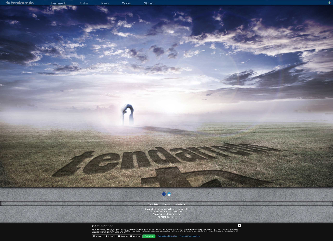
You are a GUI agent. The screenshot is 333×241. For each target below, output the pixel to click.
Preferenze (112, 236)
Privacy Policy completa (190, 236)
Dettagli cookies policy (167, 236)
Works (126, 3)
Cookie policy (159, 214)
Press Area (153, 204)
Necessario (99, 236)
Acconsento (149, 236)
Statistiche (123, 236)
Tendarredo (58, 3)
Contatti (166, 204)
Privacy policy (173, 214)
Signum (149, 3)
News (105, 3)
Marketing (136, 236)
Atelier (83, 3)
